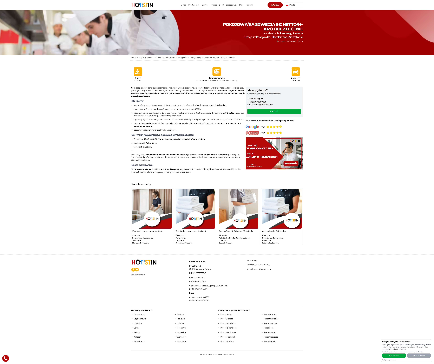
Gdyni (136, 328)
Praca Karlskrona (228, 332)
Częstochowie (140, 319)
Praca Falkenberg (228, 328)
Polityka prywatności (389, 360)
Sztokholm (266, 243)
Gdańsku (138, 323)
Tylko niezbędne (419, 356)
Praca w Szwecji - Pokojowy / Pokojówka (236, 231)
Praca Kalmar (270, 332)
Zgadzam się (394, 356)
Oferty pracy (193, 5)
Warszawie (182, 337)
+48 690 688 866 (262, 265)
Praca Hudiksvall (227, 337)
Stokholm (180, 243)
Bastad (222, 243)
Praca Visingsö (226, 319)
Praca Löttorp (270, 314)
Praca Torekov (270, 323)
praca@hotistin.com (263, 105)
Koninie (180, 314)
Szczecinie (181, 332)
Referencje (215, 5)
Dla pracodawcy (229, 5)
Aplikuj (275, 5)
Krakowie (181, 319)
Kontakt (249, 5)
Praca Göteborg (271, 337)
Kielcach (137, 337)
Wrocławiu (182, 341)
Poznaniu (181, 328)
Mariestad (136, 243)
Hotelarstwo (279, 37)
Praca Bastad (226, 314)
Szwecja (297, 33)
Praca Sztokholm (228, 323)
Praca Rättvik (270, 341)
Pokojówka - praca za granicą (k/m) (147, 231)
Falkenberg (283, 33)
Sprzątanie (296, 37)
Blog (241, 5)
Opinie (205, 5)
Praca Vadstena (227, 341)
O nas (183, 5)
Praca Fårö (268, 328)
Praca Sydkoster (271, 319)
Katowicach (139, 341)
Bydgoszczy (139, 314)
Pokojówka (263, 37)
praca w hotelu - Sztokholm (273, 231)
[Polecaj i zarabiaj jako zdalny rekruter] (274, 153)
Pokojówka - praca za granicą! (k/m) (191, 231)
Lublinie (180, 323)
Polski (292, 5)
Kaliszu (137, 332)
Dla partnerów (138, 275)
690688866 (260, 102)
